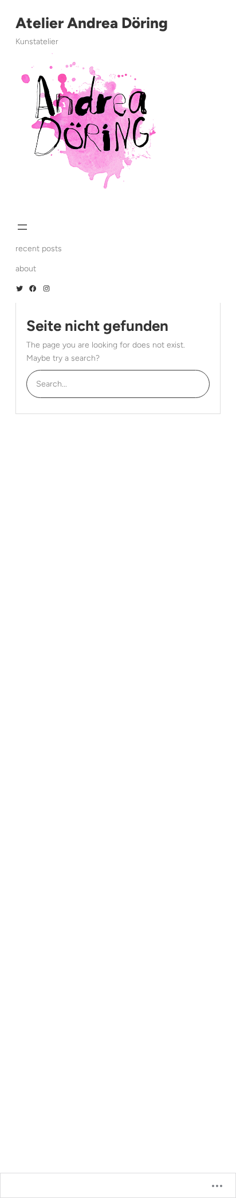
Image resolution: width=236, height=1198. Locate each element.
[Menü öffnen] (22, 227)
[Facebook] (33, 288)
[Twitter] (19, 288)
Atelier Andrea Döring (91, 23)
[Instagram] (46, 288)
